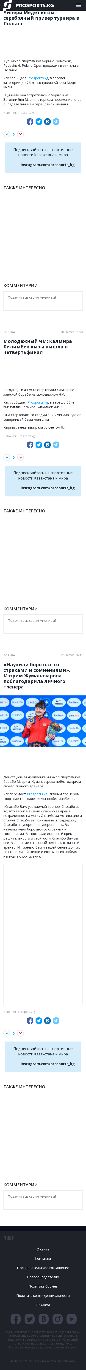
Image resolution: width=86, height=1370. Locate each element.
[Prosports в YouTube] (72, 1319)
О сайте (43, 1249)
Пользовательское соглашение (43, 1267)
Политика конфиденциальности (43, 1295)
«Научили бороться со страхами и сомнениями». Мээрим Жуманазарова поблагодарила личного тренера (36, 676)
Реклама (43, 1304)
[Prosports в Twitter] (30, 1319)
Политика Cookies (43, 1286)
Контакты (43, 1258)
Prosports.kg (38, 78)
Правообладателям (43, 1277)
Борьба (9, 332)
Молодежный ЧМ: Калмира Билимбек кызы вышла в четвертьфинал (37, 346)
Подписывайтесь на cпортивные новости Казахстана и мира (44, 157)
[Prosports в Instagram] (58, 1319)
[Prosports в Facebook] (16, 1319)
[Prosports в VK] (44, 1319)
